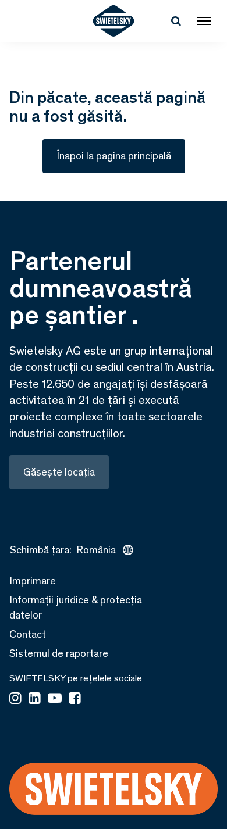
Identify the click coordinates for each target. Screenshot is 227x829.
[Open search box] (176, 21)
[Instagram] (15, 699)
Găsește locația (59, 472)
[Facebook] (75, 699)
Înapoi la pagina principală (113, 155)
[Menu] (204, 21)
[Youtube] (55, 699)
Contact (27, 634)
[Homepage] (113, 21)
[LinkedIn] (35, 699)
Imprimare (32, 580)
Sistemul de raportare (58, 653)
